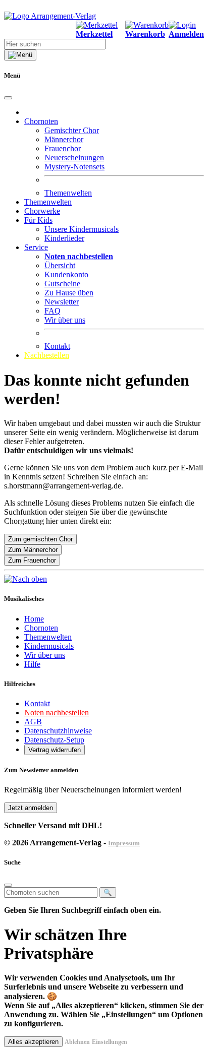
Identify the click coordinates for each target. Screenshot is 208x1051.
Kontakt (57, 346)
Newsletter (61, 301)
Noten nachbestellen (56, 712)
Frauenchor (62, 148)
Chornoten (41, 628)
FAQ (52, 310)
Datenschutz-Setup (54, 739)
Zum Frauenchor (32, 560)
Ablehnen (77, 1041)
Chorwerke (42, 211)
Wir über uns (64, 320)
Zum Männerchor (33, 549)
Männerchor (63, 139)
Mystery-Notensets (74, 166)
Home (34, 618)
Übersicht (59, 265)
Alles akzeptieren (33, 1041)
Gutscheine (62, 283)
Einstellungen (109, 1041)
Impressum (124, 843)
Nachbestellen (46, 355)
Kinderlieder (64, 238)
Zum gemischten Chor (40, 539)
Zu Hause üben (68, 292)
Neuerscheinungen (74, 157)
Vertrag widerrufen (54, 750)
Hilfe (32, 664)
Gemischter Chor (71, 130)
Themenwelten (68, 193)
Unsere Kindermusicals (81, 229)
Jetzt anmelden (30, 808)
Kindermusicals (49, 646)
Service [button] (36, 247)
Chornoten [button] (41, 121)
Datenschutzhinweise (58, 730)
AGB (33, 721)
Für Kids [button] (38, 220)
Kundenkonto (66, 274)
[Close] (8, 97)
